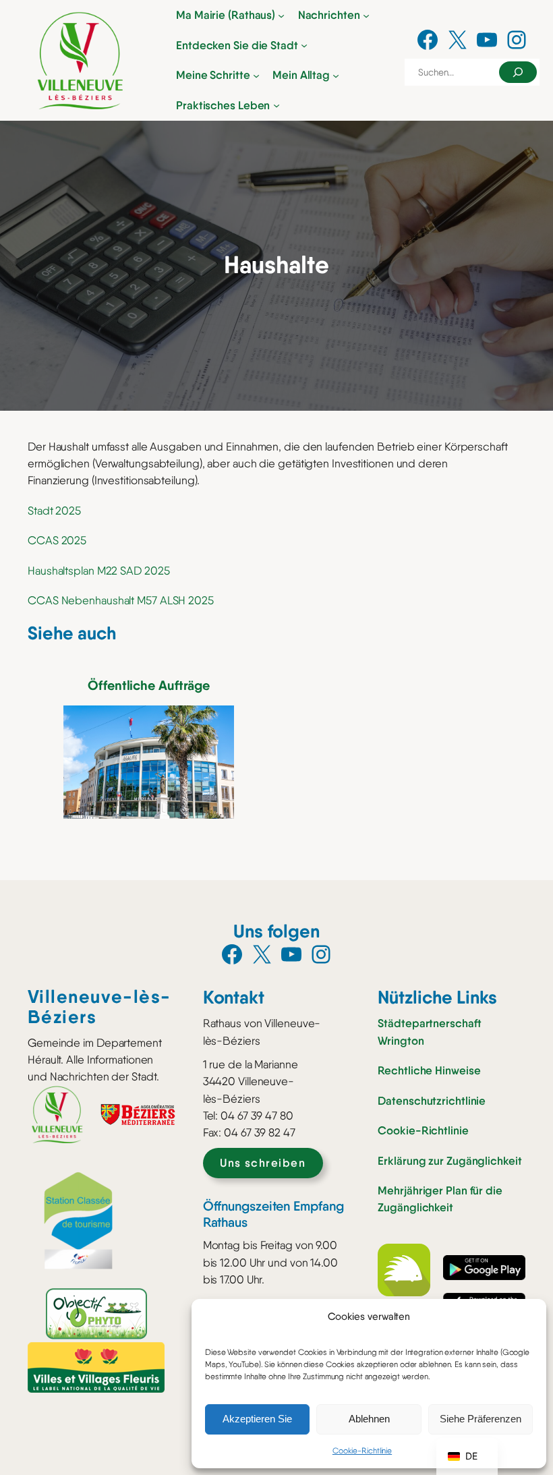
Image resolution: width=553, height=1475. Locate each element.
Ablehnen (369, 1418)
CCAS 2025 (57, 540)
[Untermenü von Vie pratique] (276, 105)
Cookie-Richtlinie (362, 1450)
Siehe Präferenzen (480, 1418)
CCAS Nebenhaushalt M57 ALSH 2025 (121, 600)
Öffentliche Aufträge (149, 685)
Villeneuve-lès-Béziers (99, 1006)
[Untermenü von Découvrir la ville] (304, 45)
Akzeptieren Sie (257, 1418)
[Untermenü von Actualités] (366, 15)
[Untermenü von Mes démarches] (256, 75)
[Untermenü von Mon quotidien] (335, 75)
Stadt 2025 (54, 510)
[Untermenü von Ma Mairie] (281, 15)
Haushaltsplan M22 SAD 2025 (98, 570)
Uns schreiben (262, 1162)
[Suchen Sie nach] (518, 72)
